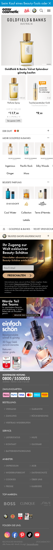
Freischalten (16, 275)
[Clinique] (27, 504)
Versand (11, 409)
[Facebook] (14, 534)
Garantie (37, 409)
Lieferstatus (13, 437)
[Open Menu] (11, 11)
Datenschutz (39, 472)
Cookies (11, 479)
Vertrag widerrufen (18, 422)
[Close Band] (49, 3)
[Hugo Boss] (9, 504)
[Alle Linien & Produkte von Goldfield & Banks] (26, 21)
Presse (9, 486)
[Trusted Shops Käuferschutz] (5, 516)
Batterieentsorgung (18, 451)
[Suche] (41, 11)
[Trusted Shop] (34, 11)
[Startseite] (4, 229)
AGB (34, 465)
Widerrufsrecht (15, 472)
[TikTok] (29, 534)
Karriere (37, 486)
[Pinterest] (22, 534)
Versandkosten (32, 544)
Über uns (37, 479)
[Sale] (27, 11)
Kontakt (11, 444)
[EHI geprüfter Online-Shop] (12, 516)
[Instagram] (7, 534)
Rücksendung (40, 415)
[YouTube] (37, 534)
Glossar (37, 444)
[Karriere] (26, 308)
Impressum (12, 465)
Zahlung (11, 415)
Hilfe (34, 437)
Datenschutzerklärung (21, 284)
